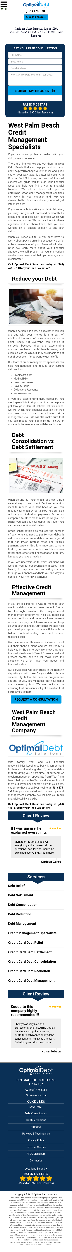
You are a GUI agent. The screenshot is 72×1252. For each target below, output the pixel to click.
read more (48, 852)
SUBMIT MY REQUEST (33, 90)
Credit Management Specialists (32, 933)
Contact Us (36, 1160)
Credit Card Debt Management (31, 980)
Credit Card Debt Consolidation (32, 961)
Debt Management (22, 923)
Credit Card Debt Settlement (30, 952)
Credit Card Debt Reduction (29, 971)
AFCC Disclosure (36, 1153)
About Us (36, 1126)
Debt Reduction (20, 914)
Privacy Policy (36, 1140)
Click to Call (37, 17)
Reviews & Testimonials (36, 1133)
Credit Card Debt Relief (25, 942)
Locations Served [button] (35, 1168)
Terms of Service (36, 1147)
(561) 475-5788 (36, 11)
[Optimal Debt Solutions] (36, 1070)
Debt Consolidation (22, 905)
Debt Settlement (20, 895)
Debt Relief (16, 886)
